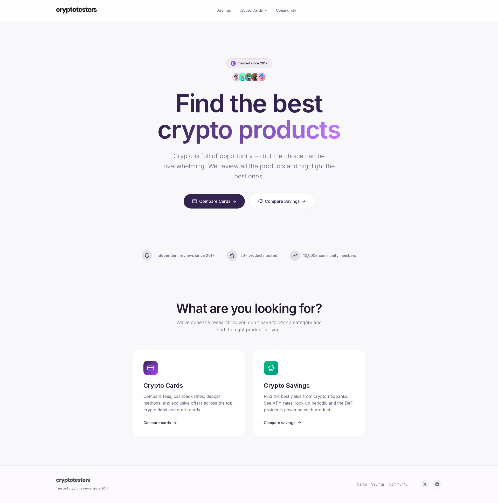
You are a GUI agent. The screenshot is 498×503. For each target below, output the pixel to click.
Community (286, 10)
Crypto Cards (251, 10)
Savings (224, 10)
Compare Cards (214, 201)
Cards (362, 484)
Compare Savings (282, 201)
